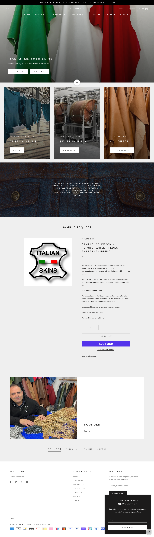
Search (132, 9)
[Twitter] (16, 481)
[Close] (148, 497)
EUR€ (8, 9)
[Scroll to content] (77, 82)
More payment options (105, 349)
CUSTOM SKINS (77, 14)
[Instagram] (21, 481)
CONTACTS (95, 14)
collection (69, 150)
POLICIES (125, 14)
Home (27, 14)
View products (121, 150)
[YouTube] (27, 481)
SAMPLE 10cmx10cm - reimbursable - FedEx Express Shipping (100, 248)
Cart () (143, 9)
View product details (89, 356)
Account (122, 9)
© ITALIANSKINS (17, 524)
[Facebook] (10, 481)
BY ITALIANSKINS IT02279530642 (39, 525)
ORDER (16, 150)
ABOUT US (110, 14)
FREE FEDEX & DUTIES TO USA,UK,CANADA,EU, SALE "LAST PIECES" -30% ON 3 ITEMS (77, 2)
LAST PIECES (41, 14)
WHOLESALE (59, 14)
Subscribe (127, 528)
